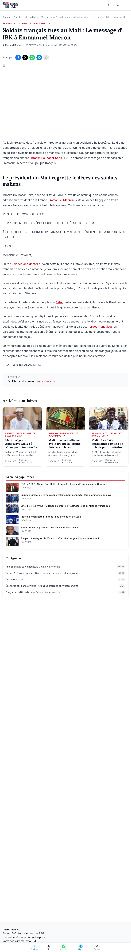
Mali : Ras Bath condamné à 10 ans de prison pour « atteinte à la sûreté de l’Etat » (108, 443)
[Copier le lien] (46, 57)
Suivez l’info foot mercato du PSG (23, 933)
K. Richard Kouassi (22, 381)
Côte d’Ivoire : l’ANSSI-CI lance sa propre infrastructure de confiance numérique (65, 505)
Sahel (59, 302)
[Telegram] (39, 57)
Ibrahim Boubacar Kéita (46, 158)
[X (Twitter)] (25, 57)
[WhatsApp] (32, 57)
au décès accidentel (24, 264)
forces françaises (100, 326)
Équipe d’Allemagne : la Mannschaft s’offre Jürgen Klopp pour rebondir (60, 538)
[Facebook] (18, 57)
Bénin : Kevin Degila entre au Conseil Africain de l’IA (49, 527)
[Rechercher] (109, 5)
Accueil (6, 17)
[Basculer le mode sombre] (117, 5)
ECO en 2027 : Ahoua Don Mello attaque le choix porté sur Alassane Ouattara (63, 484)
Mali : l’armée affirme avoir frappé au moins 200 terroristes (64, 443)
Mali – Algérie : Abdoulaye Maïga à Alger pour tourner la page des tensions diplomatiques (21, 443)
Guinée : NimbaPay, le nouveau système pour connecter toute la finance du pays (66, 495)
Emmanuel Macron (61, 200)
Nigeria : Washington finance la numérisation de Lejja (50, 516)
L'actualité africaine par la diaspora (24, 937)
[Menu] (125, 5)
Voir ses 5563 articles (46, 381)
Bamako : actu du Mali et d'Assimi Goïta (34, 17)
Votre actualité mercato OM (19, 941)
